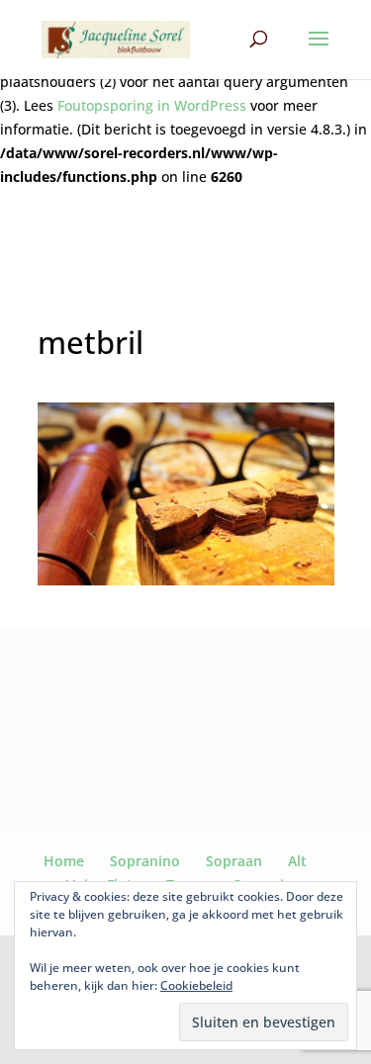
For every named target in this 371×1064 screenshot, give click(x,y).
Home (64, 860)
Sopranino (145, 860)
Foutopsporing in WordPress (151, 105)
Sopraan (234, 860)
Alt (297, 860)
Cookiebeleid (196, 985)
